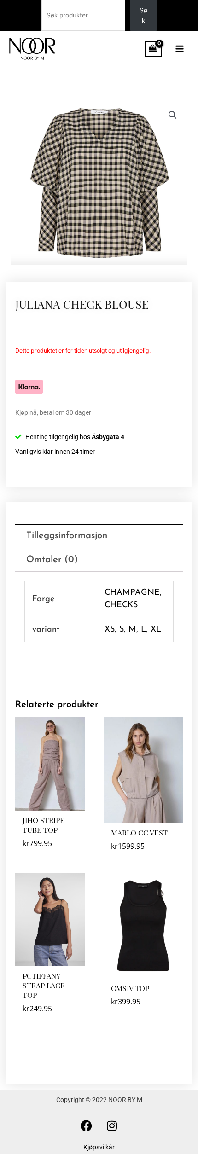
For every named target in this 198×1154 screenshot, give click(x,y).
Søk (143, 15)
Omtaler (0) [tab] (52, 559)
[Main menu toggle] (180, 49)
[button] (172, 115)
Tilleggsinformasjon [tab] (66, 535)
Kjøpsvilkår (99, 1147)
